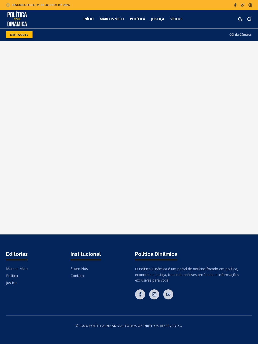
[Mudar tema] (240, 19)
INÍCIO (88, 19)
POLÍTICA (137, 19)
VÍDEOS (176, 19)
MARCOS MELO (112, 19)
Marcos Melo (17, 268)
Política (12, 275)
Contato (77, 275)
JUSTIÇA (157, 19)
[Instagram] (250, 5)
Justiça (11, 282)
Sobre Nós (79, 268)
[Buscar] (249, 19)
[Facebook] (235, 5)
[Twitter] (242, 5)
